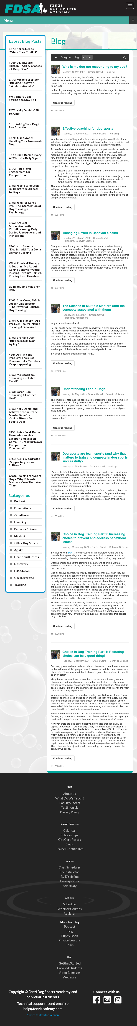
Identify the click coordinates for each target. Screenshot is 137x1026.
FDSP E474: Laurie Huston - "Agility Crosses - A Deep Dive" (25, 66)
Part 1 (71, 552)
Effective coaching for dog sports (87, 128)
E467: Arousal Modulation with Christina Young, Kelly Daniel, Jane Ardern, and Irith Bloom (25, 229)
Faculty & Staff (69, 803)
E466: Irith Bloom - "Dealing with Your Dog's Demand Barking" (25, 249)
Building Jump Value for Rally (24, 288)
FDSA (69, 787)
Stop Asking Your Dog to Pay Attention (25, 125)
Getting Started (70, 963)
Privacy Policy (69, 812)
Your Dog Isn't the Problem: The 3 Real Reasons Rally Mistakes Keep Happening (24, 359)
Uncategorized (24, 577)
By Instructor (69, 872)
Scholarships (69, 835)
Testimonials (69, 807)
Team (69, 945)
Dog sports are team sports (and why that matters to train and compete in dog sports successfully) (95, 457)
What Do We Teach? (69, 798)
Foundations (22, 508)
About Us (69, 794)
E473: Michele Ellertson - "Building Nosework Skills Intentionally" (25, 83)
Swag (69, 844)
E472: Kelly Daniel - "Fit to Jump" (24, 112)
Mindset (19, 536)
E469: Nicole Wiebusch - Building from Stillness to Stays (24, 189)
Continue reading (62, 102)
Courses (69, 861)
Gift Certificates (69, 840)
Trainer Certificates (69, 849)
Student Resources (69, 824)
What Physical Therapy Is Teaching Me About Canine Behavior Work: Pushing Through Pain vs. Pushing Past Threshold (25, 269)
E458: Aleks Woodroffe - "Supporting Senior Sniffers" (25, 462)
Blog (69, 931)
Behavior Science (25, 529)
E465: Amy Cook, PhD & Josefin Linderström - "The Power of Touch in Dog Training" (24, 305)
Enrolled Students (69, 968)
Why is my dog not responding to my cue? (94, 66)
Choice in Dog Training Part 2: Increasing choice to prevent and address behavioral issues (94, 538)
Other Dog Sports (26, 543)
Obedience (21, 515)
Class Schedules (70, 867)
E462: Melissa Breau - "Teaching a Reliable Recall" (23, 378)
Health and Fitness (26, 556)
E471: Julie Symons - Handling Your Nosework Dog (25, 141)
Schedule (69, 904)
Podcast (19, 501)
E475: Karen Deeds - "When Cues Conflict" (23, 50)
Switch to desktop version (43, 1015)
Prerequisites (69, 881)
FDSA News (22, 570)
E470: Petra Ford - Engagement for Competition (20, 172)
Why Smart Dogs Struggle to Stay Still (22, 98)
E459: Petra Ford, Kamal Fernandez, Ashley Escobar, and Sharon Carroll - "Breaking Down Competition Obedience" (25, 440)
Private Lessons (70, 940)
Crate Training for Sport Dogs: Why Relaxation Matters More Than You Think (25, 480)
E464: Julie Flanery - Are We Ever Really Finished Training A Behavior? (24, 324)
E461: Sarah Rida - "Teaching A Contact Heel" (22, 395)
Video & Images (69, 973)
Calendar (69, 830)
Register (70, 913)
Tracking (20, 584)
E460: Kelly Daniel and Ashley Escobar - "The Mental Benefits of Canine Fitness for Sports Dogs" (23, 415)
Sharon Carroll (95, 71)
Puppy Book (69, 936)
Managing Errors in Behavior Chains (90, 232)
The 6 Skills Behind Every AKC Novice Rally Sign (25, 156)
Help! (69, 957)
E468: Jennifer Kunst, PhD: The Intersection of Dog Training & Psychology (25, 207)
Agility (18, 550)
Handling (20, 522)
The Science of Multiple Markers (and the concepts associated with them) (93, 307)
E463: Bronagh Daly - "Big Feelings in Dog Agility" (22, 341)
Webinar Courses (69, 909)
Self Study (70, 886)
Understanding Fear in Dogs (83, 389)
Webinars (69, 897)
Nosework (21, 563)
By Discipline (70, 877)
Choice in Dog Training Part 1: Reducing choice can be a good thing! (93, 653)
